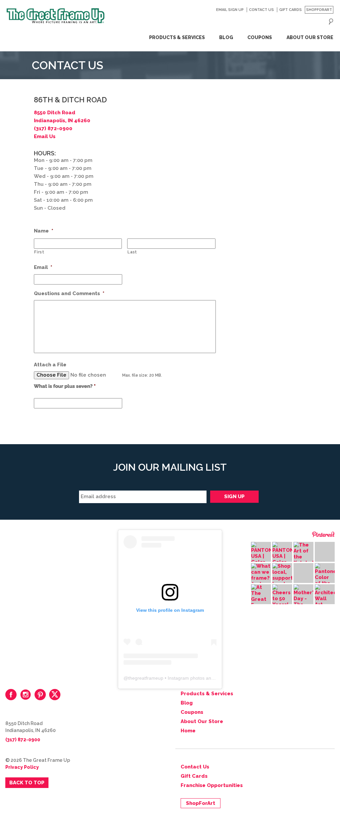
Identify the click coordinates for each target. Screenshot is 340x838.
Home (188, 731)
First (39, 252)
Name (43, 231)
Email (43, 267)
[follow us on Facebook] (11, 694)
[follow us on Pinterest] (40, 694)
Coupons (259, 37)
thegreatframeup (145, 678)
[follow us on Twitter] (54, 694)
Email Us (44, 136)
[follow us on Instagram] (25, 694)
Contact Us (261, 10)
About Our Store (310, 37)
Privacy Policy (22, 767)
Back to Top (26, 783)
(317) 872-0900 (53, 128)
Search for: (331, 21)
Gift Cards (290, 10)
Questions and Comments (69, 293)
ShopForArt (319, 10)
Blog (226, 37)
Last (132, 252)
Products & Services (177, 37)
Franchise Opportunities (212, 785)
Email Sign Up (230, 10)
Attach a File (50, 365)
